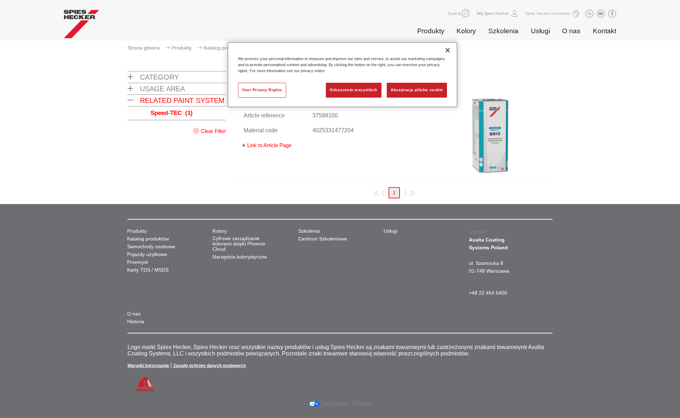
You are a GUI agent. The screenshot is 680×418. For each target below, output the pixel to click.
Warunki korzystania (148, 365)
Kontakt (604, 31)
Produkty (430, 31)
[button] (465, 13)
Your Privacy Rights (262, 90)
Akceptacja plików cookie (417, 90)
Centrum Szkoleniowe (322, 239)
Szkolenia (503, 31)
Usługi (540, 31)
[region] (342, 75)
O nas (571, 31)
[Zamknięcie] (447, 50)
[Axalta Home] (81, 26)
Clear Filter (213, 131)
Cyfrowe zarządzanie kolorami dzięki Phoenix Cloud (238, 244)
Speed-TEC (172, 113)
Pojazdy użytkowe (147, 254)
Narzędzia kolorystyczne (239, 257)
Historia (135, 321)
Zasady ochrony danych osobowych (209, 365)
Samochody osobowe (151, 246)
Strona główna (144, 48)
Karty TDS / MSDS (148, 270)
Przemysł (137, 262)
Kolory (466, 31)
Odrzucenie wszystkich (354, 90)
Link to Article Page (269, 145)
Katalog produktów (224, 48)
